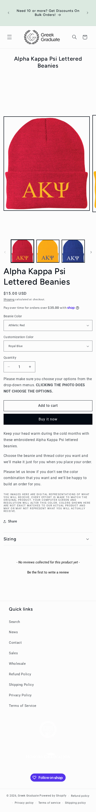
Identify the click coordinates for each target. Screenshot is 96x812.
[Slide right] (91, 252)
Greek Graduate (28, 795)
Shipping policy (75, 802)
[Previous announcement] (8, 13)
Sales (13, 653)
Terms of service (49, 802)
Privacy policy (24, 802)
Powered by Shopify (53, 795)
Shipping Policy (21, 685)
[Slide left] (5, 252)
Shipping (9, 299)
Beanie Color (13, 316)
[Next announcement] (87, 13)
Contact (15, 643)
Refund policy (80, 795)
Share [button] (12, 521)
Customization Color (19, 337)
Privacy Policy (20, 695)
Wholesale (17, 664)
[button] (9, 37)
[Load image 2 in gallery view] (47, 251)
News (13, 632)
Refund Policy (20, 674)
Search (14, 622)
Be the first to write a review (48, 572)
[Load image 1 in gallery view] (22, 251)
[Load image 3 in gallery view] (73, 251)
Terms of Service (22, 706)
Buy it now (48, 419)
